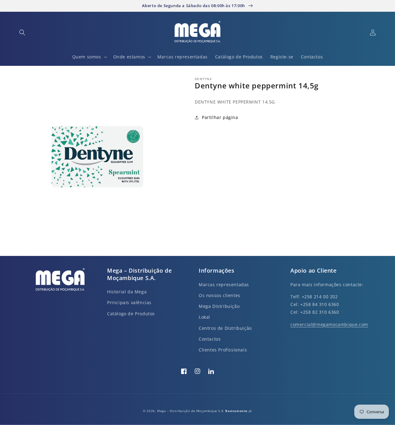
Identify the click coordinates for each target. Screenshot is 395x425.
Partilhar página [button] (220, 118)
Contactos (210, 339)
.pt (238, 411)
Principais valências (129, 302)
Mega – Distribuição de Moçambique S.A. (191, 411)
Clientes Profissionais (223, 350)
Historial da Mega (127, 292)
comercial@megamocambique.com (329, 324)
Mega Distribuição (219, 306)
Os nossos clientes (219, 295)
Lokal (204, 317)
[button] (22, 32)
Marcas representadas (224, 284)
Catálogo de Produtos (131, 314)
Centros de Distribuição (225, 328)
